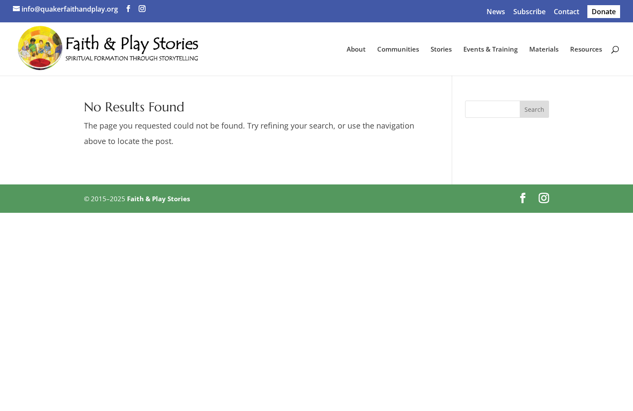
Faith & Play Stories (158, 198)
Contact (566, 12)
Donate (604, 11)
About (356, 49)
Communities (398, 49)
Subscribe (529, 12)
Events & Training (490, 49)
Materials (544, 49)
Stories (441, 49)
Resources (586, 49)
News (496, 12)
